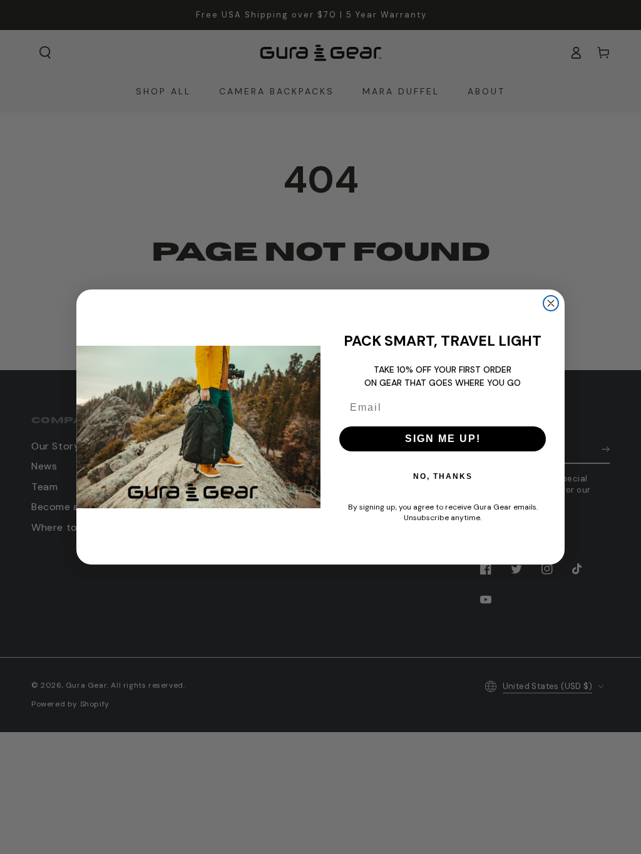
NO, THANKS (443, 476)
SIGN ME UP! (443, 438)
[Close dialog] (550, 303)
